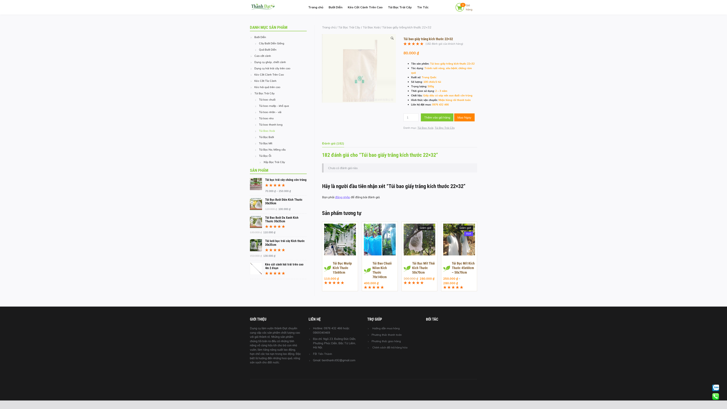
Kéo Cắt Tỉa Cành (265, 81)
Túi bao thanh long (270, 124)
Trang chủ (315, 7)
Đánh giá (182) (333, 143)
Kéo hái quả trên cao (267, 87)
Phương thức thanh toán (387, 334)
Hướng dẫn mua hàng (386, 328)
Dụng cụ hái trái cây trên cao (272, 68)
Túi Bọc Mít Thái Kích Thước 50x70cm (423, 267)
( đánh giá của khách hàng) (444, 43)
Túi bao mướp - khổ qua (274, 106)
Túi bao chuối (267, 99)
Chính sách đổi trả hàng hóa (389, 347)
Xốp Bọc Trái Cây (274, 162)
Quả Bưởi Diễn (267, 49)
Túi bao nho (266, 118)
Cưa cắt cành (262, 56)
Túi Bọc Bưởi (266, 137)
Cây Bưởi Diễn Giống (271, 43)
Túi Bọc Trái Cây (400, 7)
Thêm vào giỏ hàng (437, 117)
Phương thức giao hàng (386, 341)
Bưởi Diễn (335, 7)
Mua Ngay (464, 117)
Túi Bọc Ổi (265, 156)
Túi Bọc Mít (265, 143)
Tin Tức (422, 7)
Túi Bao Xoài (371, 27)
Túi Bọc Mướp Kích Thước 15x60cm (342, 267)
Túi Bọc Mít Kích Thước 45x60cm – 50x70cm (463, 267)
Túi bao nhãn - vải (270, 112)
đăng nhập (342, 197)
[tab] (333, 144)
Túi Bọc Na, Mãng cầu (272, 149)
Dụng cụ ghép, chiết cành (270, 62)
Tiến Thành (325, 354)
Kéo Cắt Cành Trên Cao (365, 7)
